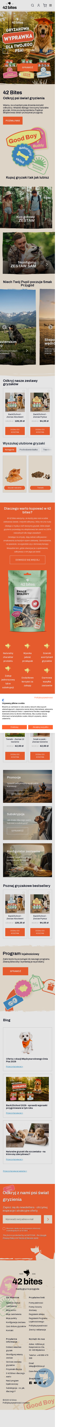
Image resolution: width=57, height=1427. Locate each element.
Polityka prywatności (43, 697)
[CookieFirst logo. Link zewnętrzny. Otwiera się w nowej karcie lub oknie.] (3, 700)
